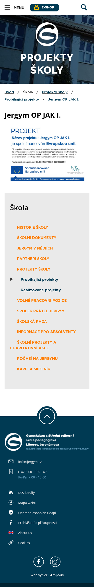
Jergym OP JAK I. (63, 99)
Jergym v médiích (35, 248)
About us (25, 533)
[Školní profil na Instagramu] (55, 565)
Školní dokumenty (36, 238)
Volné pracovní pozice (42, 301)
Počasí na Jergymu (37, 359)
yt (41, 575)
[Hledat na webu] (83, 11)
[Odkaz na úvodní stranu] (47, 44)
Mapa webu (27, 503)
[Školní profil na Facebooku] (38, 565)
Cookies (24, 543)
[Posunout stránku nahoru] (47, 416)
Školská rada (32, 322)
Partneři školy (33, 259)
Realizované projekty (41, 290)
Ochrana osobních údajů (37, 513)
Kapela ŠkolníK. (34, 369)
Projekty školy (55, 92)
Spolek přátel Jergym (40, 311)
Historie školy (32, 227)
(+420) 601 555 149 (32, 472)
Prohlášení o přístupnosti (37, 523)
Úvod (9, 92)
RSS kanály (26, 493)
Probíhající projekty (22, 99)
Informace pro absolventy (46, 332)
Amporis (57, 575)
